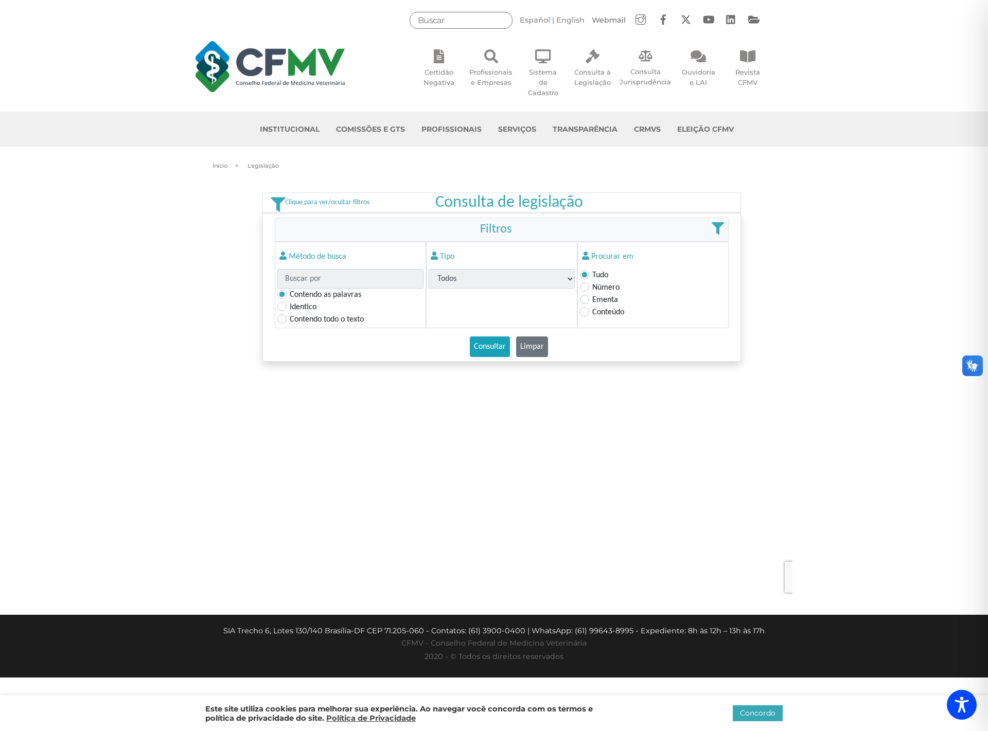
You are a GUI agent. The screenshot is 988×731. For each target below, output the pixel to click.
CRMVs (647, 129)
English (570, 20)
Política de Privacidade (371, 718)
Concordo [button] (757, 713)
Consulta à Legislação (592, 77)
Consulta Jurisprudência (645, 76)
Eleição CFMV (705, 129)
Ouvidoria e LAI (698, 77)
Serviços (517, 129)
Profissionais (451, 129)
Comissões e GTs (370, 129)
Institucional (290, 129)
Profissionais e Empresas (491, 77)
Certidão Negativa (439, 77)
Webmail (609, 20)
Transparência (585, 129)
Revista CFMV (747, 77)
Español (535, 20)
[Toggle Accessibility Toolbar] (962, 705)
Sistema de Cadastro (543, 82)
